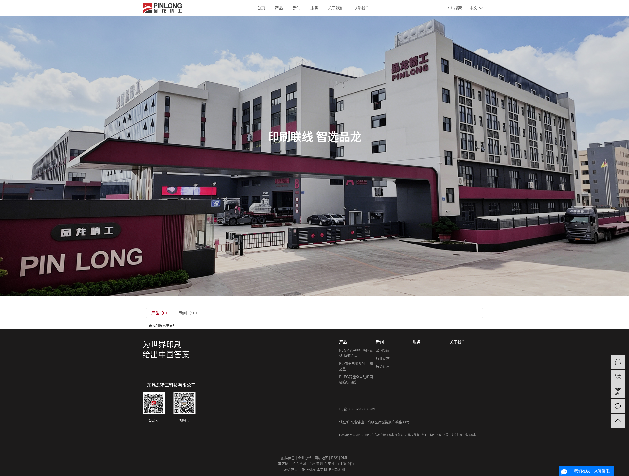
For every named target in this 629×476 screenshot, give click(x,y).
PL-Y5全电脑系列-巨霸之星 (356, 366)
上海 (344, 463)
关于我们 (336, 8)
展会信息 (383, 366)
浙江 (351, 463)
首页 (261, 8)
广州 (312, 463)
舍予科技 (471, 435)
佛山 (304, 463)
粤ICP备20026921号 (435, 435)
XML (344, 457)
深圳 (320, 463)
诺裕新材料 (336, 469)
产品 (279, 8)
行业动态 (383, 358)
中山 (336, 463)
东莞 (328, 463)
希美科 (322, 469)
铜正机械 (309, 469)
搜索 (458, 8)
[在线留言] (618, 406)
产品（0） (160, 313)
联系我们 (361, 8)
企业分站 (305, 457)
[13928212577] (618, 377)
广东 (296, 463)
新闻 (296, 8)
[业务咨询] (618, 362)
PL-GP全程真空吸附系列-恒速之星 (356, 353)
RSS (334, 457)
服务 (314, 8)
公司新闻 (383, 350)
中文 (473, 8)
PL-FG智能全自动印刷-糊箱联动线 (356, 379)
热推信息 (288, 457)
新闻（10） (189, 313)
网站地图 (321, 457)
